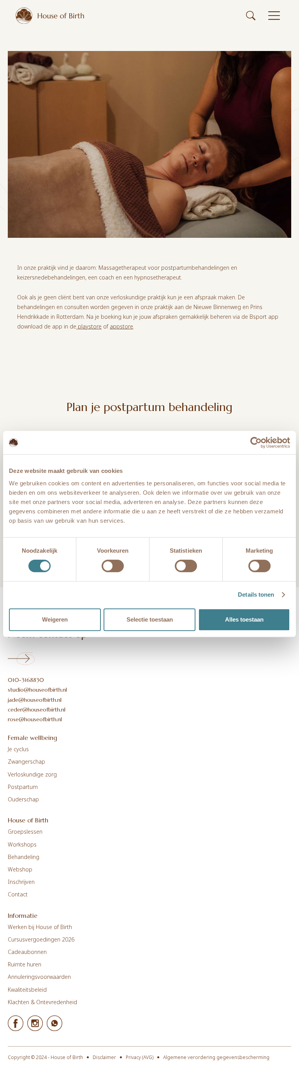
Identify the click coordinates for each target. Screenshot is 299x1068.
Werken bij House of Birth (40, 927)
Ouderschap (23, 799)
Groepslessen (25, 831)
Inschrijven (21, 881)
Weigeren (55, 619)
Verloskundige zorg (32, 774)
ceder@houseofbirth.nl (36, 709)
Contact (18, 894)
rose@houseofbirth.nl (35, 719)
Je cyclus (18, 749)
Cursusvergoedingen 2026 (41, 939)
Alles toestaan (244, 619)
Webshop (20, 869)
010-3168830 (26, 679)
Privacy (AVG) (139, 1057)
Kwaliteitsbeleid (27, 989)
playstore (89, 326)
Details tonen (256, 594)
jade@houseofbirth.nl (35, 699)
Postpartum (23, 786)
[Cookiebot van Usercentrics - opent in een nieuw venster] (256, 442)
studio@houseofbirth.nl (37, 689)
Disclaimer (104, 1057)
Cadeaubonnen (27, 952)
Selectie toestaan (150, 619)
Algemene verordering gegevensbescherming (216, 1057)
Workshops (22, 844)
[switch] (113, 566)
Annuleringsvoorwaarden (39, 976)
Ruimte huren (24, 964)
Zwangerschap (26, 761)
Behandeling (23, 857)
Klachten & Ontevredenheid (42, 1002)
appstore (121, 326)
